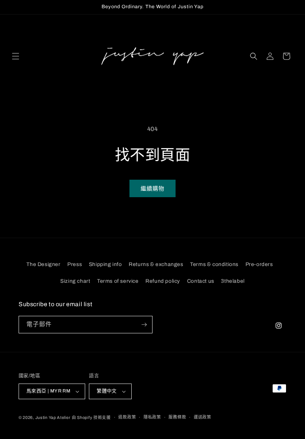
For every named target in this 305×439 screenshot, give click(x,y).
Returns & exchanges (156, 264)
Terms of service (118, 281)
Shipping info (105, 264)
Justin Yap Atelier (53, 417)
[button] (15, 56)
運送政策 (202, 417)
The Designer (43, 264)
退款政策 (127, 417)
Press (74, 264)
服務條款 (177, 417)
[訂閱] (144, 324)
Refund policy (162, 281)
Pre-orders (259, 264)
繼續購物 (152, 189)
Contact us (200, 281)
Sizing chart (75, 281)
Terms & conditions (214, 264)
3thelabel (232, 281)
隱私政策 (152, 417)
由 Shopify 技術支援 (91, 417)
